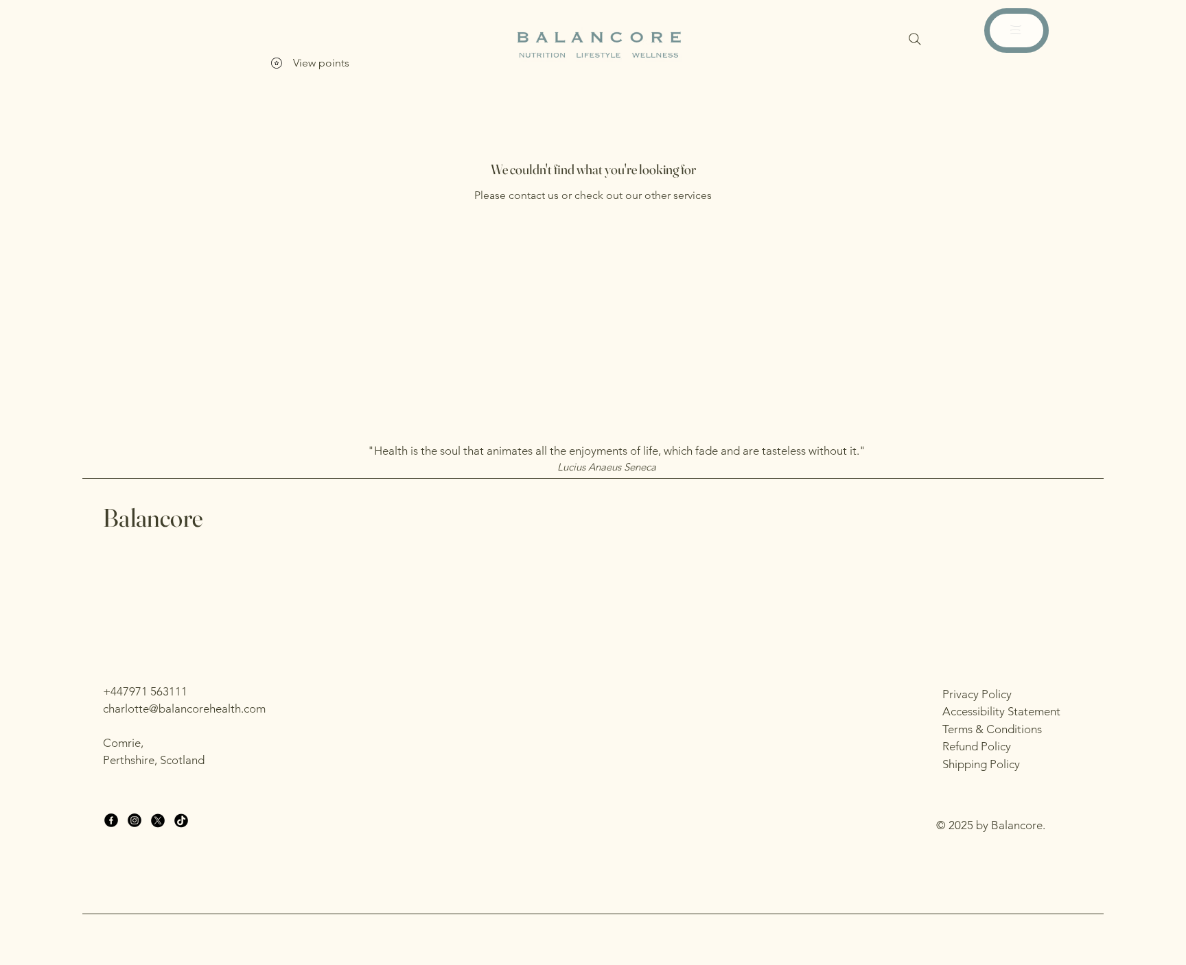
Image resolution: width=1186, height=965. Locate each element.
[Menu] (1015, 29)
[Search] (914, 39)
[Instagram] (134, 820)
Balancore (152, 517)
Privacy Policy (977, 694)
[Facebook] (111, 820)
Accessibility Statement (1001, 711)
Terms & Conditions (992, 729)
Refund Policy (976, 746)
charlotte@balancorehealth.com (184, 708)
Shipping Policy (981, 764)
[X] (158, 820)
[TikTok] (181, 820)
